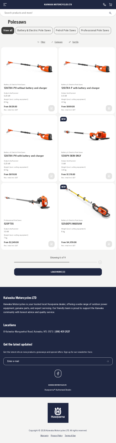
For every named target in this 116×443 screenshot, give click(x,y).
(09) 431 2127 (62, 331)
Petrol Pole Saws (66, 30)
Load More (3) (58, 271)
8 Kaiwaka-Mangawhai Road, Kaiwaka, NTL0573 (28, 331)
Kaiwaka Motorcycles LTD (58, 4)
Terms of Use (70, 435)
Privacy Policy (57, 435)
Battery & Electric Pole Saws (34, 30)
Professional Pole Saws (95, 30)
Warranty (44, 435)
